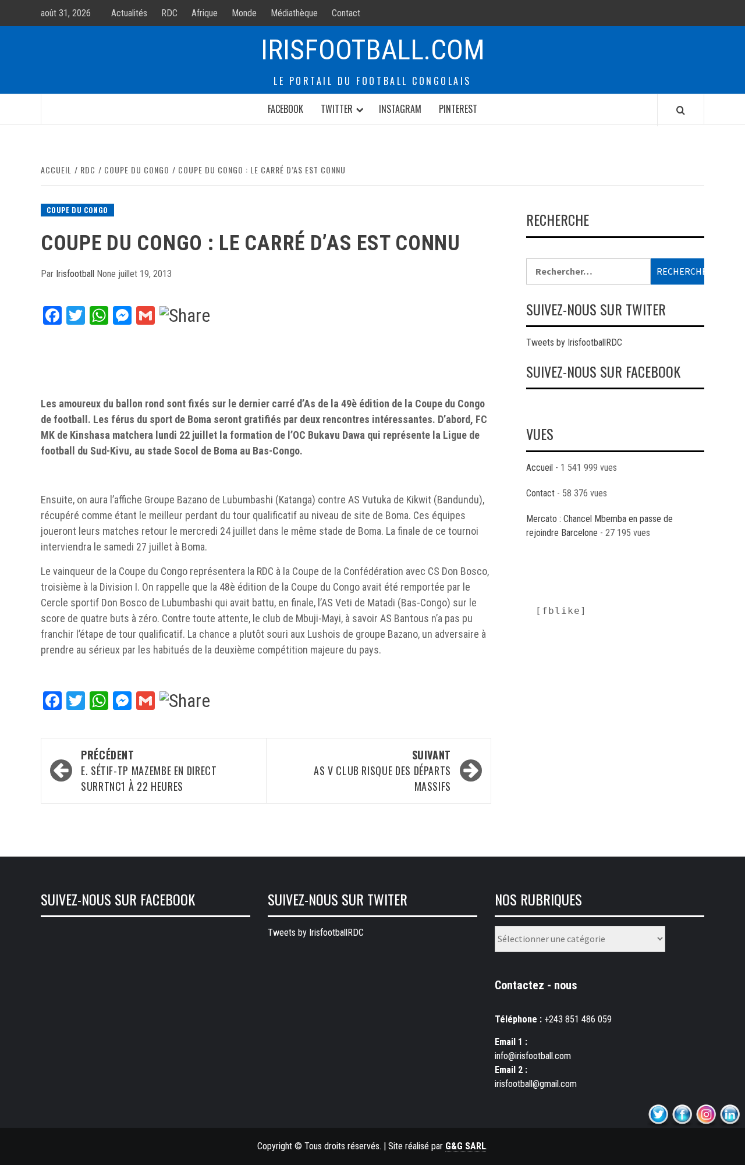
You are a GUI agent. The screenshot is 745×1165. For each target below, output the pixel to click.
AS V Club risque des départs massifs (382, 770)
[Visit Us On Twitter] (658, 1114)
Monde (244, 13)
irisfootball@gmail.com (536, 1083)
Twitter (337, 109)
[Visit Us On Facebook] (682, 1114)
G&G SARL (465, 1146)
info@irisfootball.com (533, 1055)
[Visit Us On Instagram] (706, 1114)
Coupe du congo (77, 210)
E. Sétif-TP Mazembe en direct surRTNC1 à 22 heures (149, 770)
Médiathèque (294, 13)
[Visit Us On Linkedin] (730, 1114)
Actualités (129, 13)
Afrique (204, 13)
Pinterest (458, 109)
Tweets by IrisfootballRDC (574, 342)
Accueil (539, 467)
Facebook (285, 109)
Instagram (400, 109)
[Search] (680, 110)
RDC (169, 13)
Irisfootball (76, 273)
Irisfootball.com (373, 49)
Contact (346, 13)
